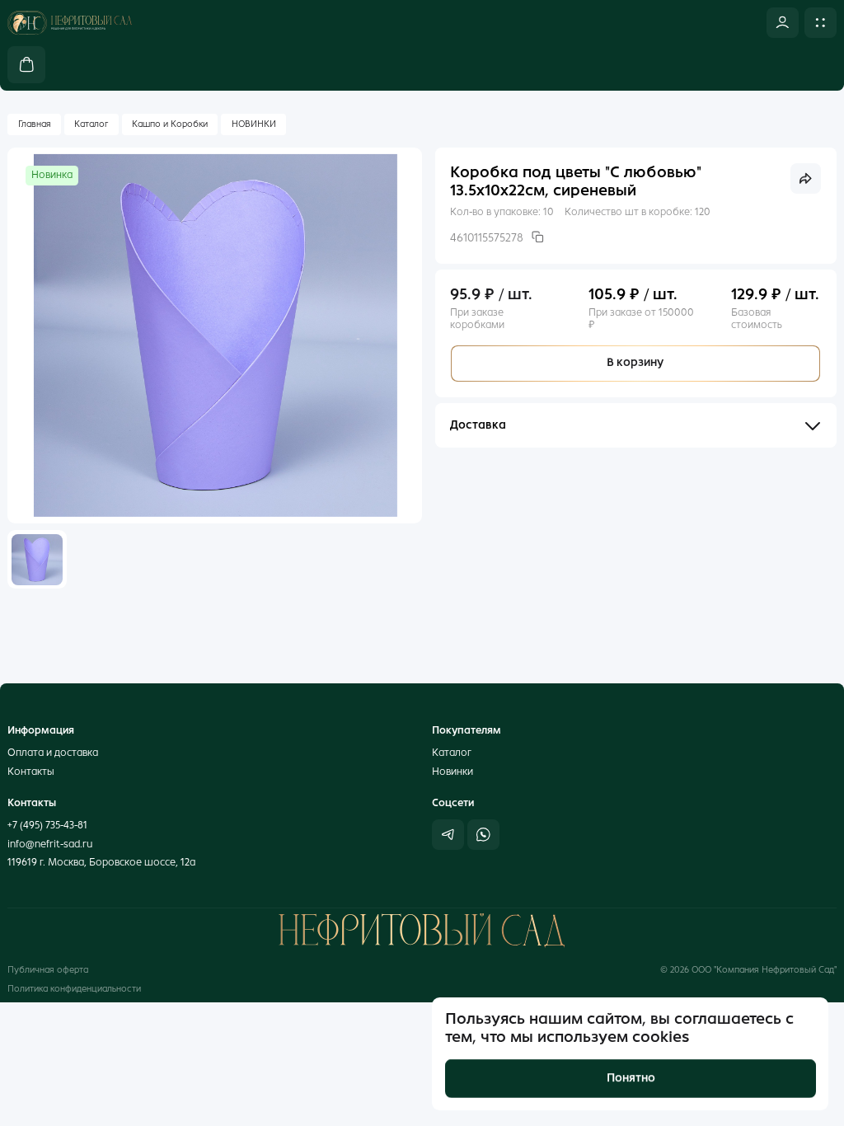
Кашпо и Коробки (170, 124)
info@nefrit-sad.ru (49, 843)
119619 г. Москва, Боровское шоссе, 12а (101, 861)
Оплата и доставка (52, 752)
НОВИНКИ (254, 124)
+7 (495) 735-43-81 (47, 824)
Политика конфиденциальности (74, 988)
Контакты (30, 771)
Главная (34, 124)
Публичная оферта (47, 969)
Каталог (91, 124)
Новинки (452, 771)
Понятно (630, 1078)
